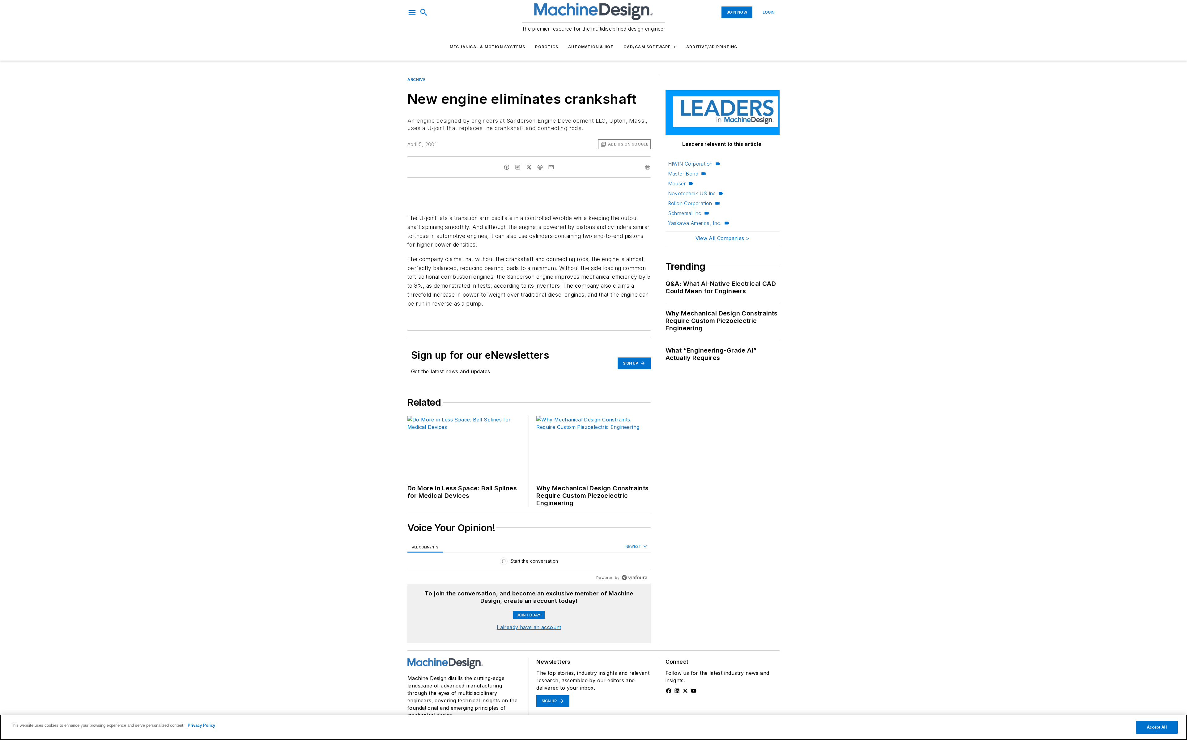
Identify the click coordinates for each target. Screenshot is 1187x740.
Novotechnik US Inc (692, 193)
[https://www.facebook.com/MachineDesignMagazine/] (669, 691)
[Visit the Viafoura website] (634, 577)
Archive (416, 79)
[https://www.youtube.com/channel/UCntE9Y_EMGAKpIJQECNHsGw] (694, 691)
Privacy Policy (201, 725)
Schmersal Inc (684, 213)
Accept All (1157, 727)
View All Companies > (722, 238)
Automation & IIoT (591, 46)
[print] (648, 167)
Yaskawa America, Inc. (694, 223)
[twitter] (529, 167)
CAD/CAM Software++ (649, 46)
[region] (529, 562)
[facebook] (507, 167)
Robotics (546, 46)
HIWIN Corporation (690, 164)
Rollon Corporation (690, 203)
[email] (551, 167)
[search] (423, 12)
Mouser (677, 183)
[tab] (425, 547)
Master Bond (683, 174)
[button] (412, 12)
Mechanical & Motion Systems (487, 46)
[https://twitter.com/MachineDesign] (685, 691)
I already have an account (529, 627)
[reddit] (540, 167)
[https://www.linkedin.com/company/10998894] (677, 691)
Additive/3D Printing (711, 46)
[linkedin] (518, 167)
